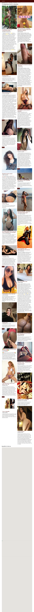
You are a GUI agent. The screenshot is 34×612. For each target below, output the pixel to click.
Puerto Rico (15, 2)
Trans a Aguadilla (5, 411)
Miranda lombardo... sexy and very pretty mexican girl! (24, 212)
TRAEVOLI (3, 1)
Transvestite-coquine (6, 135)
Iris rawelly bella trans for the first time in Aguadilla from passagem (9, 232)
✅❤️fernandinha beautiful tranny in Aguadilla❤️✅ (9, 350)
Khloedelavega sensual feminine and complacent (24, 334)
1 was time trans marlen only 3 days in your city (8, 384)
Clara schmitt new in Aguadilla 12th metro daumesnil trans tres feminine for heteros (24, 29)
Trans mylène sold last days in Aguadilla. (24, 111)
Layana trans (5, 322)
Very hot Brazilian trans (22, 281)
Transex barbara (21, 431)
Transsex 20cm (5, 255)
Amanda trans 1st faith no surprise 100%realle (25, 65)
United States (11, 2)
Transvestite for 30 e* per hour (8, 294)
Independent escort (5, 2)
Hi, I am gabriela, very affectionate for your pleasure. (24, 249)
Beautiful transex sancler (7, 173)
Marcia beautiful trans (6, 92)
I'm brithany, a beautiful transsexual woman (7, 30)
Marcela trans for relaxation (23, 399)
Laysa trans (4, 203)
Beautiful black (5, 75)
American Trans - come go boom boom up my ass (24, 363)
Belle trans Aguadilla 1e (22, 150)
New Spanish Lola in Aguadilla (24, 180)
